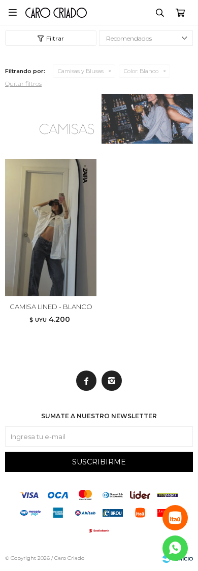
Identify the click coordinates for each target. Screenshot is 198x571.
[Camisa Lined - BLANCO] (50, 227)
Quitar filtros (23, 83)
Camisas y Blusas (81, 71)
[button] (160, 12)
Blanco (141, 71)
